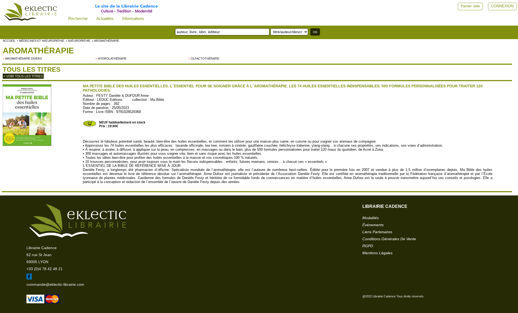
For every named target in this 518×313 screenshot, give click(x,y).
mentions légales (377, 253)
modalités (370, 218)
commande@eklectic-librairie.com (55, 284)
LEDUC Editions (109, 100)
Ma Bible (157, 100)
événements (373, 225)
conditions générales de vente (389, 239)
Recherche (78, 18)
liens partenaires (377, 232)
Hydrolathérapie (112, 58)
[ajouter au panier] (89, 126)
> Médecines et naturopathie (40, 40)
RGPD (367, 246)
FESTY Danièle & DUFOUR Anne (122, 96)
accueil (9, 40)
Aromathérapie (38, 50)
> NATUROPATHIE (78, 40)
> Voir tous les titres (23, 76)
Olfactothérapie (205, 58)
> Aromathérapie (105, 40)
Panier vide (470, 6)
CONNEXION (502, 6)
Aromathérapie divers (23, 58)
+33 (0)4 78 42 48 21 (44, 269)
